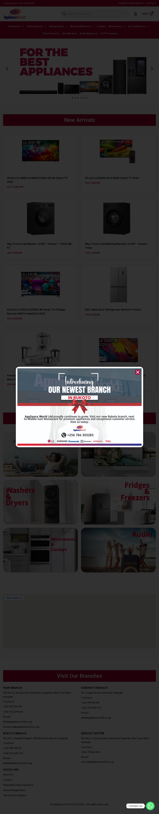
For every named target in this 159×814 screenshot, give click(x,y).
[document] (79, 407)
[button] (137, 372)
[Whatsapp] (150, 806)
